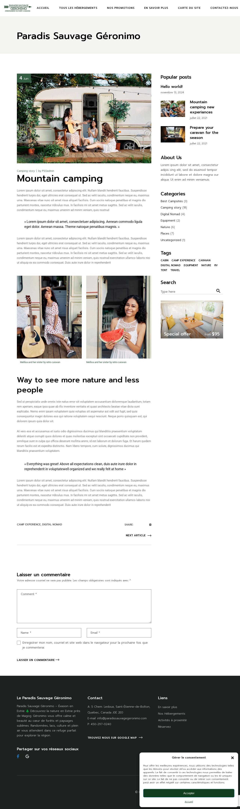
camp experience (29, 524)
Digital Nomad (52, 524)
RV (216, 265)
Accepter (188, 793)
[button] (232, 758)
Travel (175, 270)
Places (165, 233)
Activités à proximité (172, 720)
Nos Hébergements (171, 714)
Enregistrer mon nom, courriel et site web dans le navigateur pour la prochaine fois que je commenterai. (85, 645)
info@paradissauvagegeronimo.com (122, 718)
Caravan (204, 260)
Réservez (164, 727)
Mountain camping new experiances (202, 107)
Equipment (168, 220)
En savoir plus (167, 707)
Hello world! (172, 86)
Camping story (26, 171)
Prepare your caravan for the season (204, 132)
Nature (165, 227)
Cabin (164, 260)
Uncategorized (171, 240)
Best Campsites (172, 201)
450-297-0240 (101, 724)
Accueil (189, 801)
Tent (164, 270)
